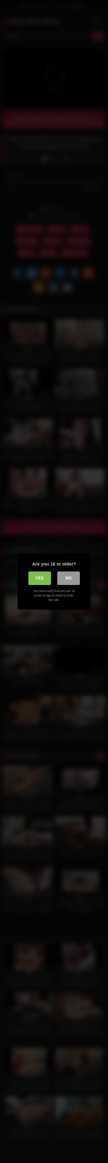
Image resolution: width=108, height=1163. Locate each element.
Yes (39, 578)
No (69, 578)
